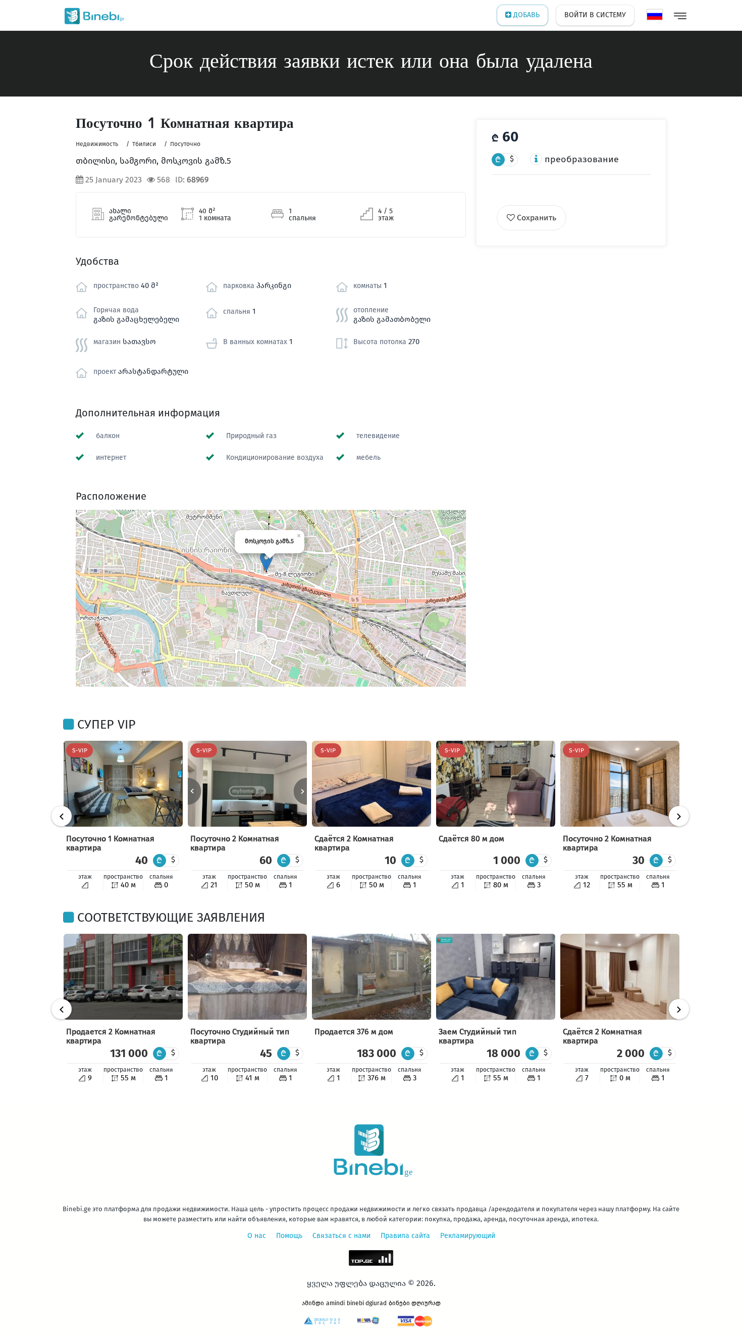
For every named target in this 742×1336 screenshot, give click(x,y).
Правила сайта (405, 1235)
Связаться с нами (341, 1235)
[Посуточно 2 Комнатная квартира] (247, 784)
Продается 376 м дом (353, 1031)
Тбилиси (144, 144)
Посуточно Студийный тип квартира (239, 1036)
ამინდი (313, 1303)
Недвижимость (97, 144)
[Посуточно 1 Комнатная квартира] (123, 784)
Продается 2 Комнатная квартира (110, 1036)
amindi (335, 1303)
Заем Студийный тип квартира (477, 1036)
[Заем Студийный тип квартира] (495, 977)
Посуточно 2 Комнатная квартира (234, 843)
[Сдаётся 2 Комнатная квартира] (371, 784)
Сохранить (535, 217)
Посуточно (185, 144)
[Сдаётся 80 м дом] (495, 784)
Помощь (289, 1235)
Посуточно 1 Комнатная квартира (110, 843)
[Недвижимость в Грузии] (92, 15)
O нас (256, 1235)
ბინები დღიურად (415, 1303)
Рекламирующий (467, 1235)
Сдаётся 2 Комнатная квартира (354, 843)
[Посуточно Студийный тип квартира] (247, 977)
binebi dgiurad (367, 1303)
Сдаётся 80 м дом (471, 838)
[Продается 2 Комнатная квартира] (123, 977)
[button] (266, 561)
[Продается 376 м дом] (371, 977)
